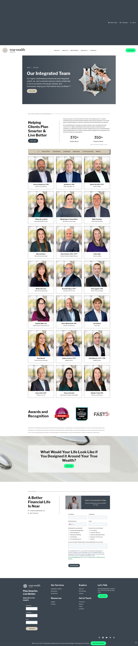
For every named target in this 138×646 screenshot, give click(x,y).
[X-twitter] (114, 638)
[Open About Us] (68, 50)
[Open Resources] (87, 50)
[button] (136, 642)
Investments (57, 151)
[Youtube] (107, 638)
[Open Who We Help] (78, 50)
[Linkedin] (103, 638)
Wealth (98, 151)
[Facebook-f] (99, 638)
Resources (56, 598)
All (38, 151)
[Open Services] (59, 50)
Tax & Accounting (88, 151)
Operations (76, 151)
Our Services (57, 585)
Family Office (46, 151)
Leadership (66, 151)
